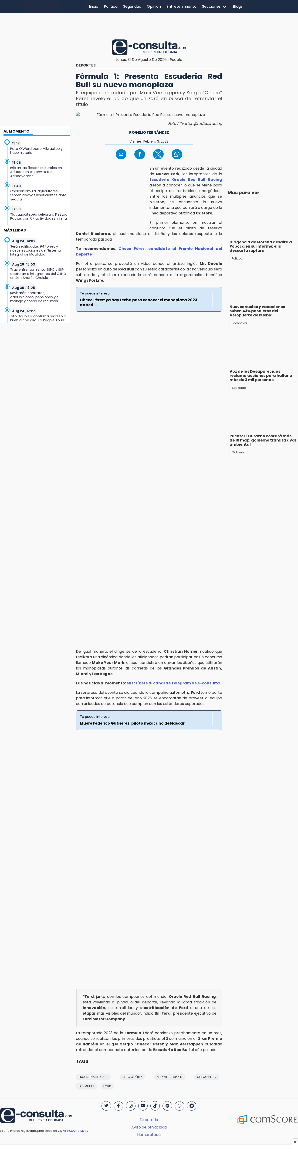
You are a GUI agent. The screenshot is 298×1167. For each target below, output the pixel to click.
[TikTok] (155, 1106)
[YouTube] (143, 1106)
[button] (121, 154)
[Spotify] (167, 1106)
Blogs (238, 6)
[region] (149, 25)
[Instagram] (130, 1106)
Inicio (93, 6)
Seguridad (132, 6)
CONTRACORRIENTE (73, 1131)
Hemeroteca (149, 1134)
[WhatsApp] (179, 1106)
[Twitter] (106, 1106)
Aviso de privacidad (149, 1127)
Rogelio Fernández (149, 132)
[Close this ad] (294, 1142)
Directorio (149, 1119)
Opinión (154, 6)
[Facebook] (118, 1106)
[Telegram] (191, 1106)
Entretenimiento (181, 6)
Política (111, 6)
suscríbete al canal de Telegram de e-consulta (173, 683)
